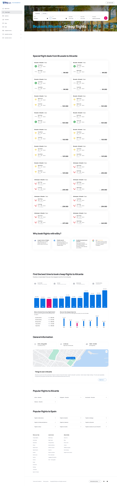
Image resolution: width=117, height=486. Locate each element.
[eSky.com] (33, 7)
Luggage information (52, 457)
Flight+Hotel (35, 447)
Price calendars (51, 454)
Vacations (35, 442)
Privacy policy (45, 481)
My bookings (66, 450)
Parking (34, 467)
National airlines (51, 445)
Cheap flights (35, 437)
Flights (37, 7)
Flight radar (50, 440)
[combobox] (40, 18)
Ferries (34, 459)
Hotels (34, 452)
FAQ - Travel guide (51, 459)
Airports (50, 450)
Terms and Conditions (37, 481)
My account (110, 2)
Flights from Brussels (42, 7)
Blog (65, 440)
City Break (35, 440)
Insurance (35, 464)
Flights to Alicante (50, 7)
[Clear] (47, 18)
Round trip (37, 13)
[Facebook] (104, 481)
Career (65, 445)
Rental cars (35, 454)
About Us (66, 437)
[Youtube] (107, 481)
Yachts (34, 457)
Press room (66, 442)
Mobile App (50, 437)
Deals (34, 462)
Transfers (35, 469)
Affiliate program (67, 447)
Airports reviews (51, 452)
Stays (34, 445)
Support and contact (68, 452)
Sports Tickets (36, 472)
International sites (94, 481)
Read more (101, 379)
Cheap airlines (51, 442)
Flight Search (35, 450)
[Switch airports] (50, 18)
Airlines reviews (51, 447)
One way (44, 13)
